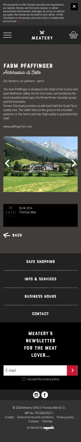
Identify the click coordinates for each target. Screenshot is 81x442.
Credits (9, 417)
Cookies (33, 421)
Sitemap (47, 421)
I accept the (43, 379)
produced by (35, 427)
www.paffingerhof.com (17, 126)
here (19, 21)
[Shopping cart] (69, 32)
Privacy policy (65, 417)
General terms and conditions (35, 417)
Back (17, 235)
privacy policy (50, 379)
